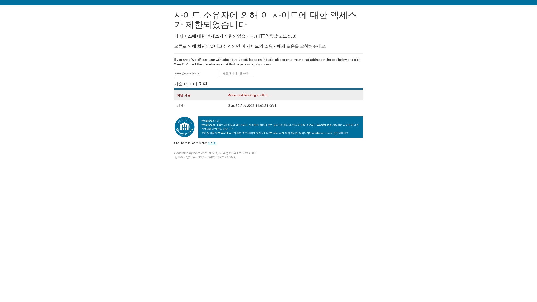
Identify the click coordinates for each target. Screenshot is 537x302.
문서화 (212, 143)
